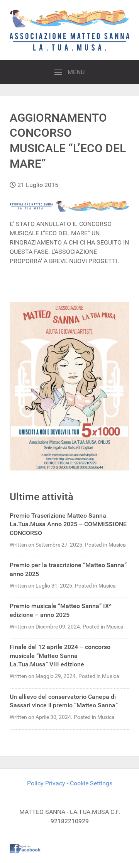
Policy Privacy (46, 783)
